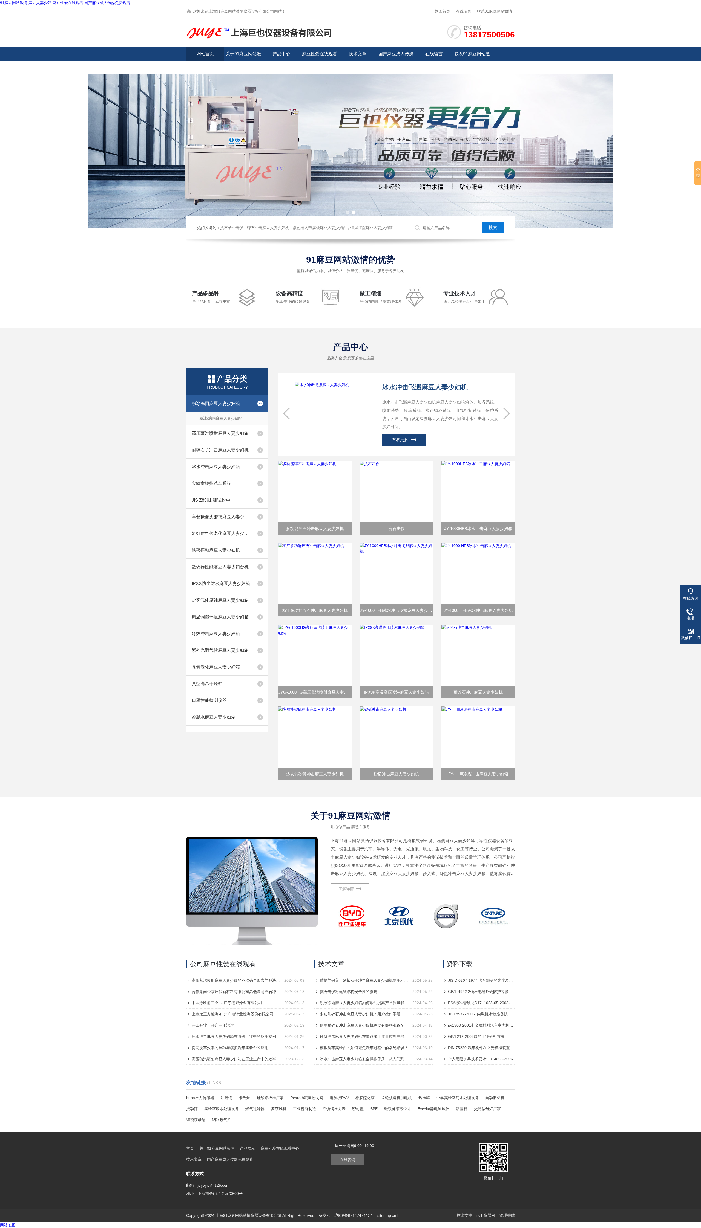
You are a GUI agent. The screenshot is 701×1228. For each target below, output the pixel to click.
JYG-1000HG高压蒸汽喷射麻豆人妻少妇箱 (315, 692)
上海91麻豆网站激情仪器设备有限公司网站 (245, 11)
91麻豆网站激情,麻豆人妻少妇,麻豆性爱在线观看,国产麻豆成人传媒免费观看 (65, 3)
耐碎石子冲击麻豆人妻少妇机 (220, 450)
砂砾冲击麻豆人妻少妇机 (396, 774)
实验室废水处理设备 (221, 1109)
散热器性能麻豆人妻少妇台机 (220, 566)
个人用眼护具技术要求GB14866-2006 (480, 1059)
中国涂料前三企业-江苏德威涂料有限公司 (227, 1003)
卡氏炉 (244, 1098)
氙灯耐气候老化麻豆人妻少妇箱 (222, 533)
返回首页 (442, 11)
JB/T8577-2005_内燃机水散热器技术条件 (481, 1014)
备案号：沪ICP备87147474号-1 (346, 1215)
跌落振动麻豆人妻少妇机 (216, 550)
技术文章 (357, 53)
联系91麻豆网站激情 (494, 11)
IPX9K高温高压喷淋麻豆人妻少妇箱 (396, 692)
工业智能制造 (304, 1109)
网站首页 (205, 53)
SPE (374, 1109)
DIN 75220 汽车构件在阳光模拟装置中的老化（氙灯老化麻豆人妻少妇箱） (481, 1047)
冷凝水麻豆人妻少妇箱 (213, 717)
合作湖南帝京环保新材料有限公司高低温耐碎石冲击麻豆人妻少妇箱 (236, 991)
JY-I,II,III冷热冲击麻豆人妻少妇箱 (478, 774)
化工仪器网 (485, 1215)
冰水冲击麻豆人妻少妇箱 (216, 466)
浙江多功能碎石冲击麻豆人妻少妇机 (315, 610)
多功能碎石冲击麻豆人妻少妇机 (315, 528)
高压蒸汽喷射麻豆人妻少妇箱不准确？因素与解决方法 (236, 980)
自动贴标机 (494, 1098)
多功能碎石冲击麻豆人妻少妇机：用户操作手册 (360, 1014)
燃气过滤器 (255, 1109)
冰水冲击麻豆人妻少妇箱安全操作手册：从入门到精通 (364, 1059)
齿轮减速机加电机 (396, 1098)
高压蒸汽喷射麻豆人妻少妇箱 (220, 433)
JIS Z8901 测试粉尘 (211, 500)
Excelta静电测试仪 (433, 1109)
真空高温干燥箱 (207, 683)
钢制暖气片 (221, 1119)
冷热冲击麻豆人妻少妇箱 (216, 633)
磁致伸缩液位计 (397, 1109)
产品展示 (247, 1148)
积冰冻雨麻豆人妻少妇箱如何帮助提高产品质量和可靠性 (364, 1003)
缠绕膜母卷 (195, 1119)
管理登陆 (507, 1215)
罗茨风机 (278, 1109)
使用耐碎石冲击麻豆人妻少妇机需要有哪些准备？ (362, 1025)
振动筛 (192, 1109)
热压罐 (424, 1098)
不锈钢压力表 (334, 1109)
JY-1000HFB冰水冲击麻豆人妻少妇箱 (478, 528)
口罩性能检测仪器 (209, 700)
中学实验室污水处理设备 (457, 1098)
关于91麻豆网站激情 (243, 60)
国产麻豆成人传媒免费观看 (395, 60)
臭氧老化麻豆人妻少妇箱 (216, 667)
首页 (190, 1148)
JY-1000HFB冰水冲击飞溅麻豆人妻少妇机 (396, 610)
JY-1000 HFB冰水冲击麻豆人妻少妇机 (478, 610)
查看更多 (400, 439)
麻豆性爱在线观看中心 (319, 60)
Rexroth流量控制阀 (306, 1098)
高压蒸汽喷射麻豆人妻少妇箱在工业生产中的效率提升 (236, 1059)
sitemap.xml (387, 1215)
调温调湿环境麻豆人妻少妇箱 (220, 617)
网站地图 (7, 1225)
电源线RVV (339, 1098)
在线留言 (463, 11)
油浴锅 (226, 1098)
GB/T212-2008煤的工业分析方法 (476, 1036)
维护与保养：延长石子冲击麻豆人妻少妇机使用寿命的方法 (364, 980)
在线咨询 (347, 1159)
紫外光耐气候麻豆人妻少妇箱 (220, 650)
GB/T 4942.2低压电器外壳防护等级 (478, 991)
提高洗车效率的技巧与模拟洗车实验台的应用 (230, 1047)
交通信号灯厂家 (487, 1109)
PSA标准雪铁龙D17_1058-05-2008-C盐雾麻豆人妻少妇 (481, 1003)
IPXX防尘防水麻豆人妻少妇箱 (221, 583)
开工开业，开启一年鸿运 (213, 1025)
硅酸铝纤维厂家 (270, 1098)
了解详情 (346, 889)
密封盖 (358, 1109)
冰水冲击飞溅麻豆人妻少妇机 (425, 387)
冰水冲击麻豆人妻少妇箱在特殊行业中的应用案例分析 (236, 1036)
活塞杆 (461, 1109)
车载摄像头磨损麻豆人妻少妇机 (222, 516)
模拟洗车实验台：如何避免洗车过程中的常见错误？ (364, 1047)
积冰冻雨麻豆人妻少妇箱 (216, 403)
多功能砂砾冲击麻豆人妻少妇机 (315, 774)
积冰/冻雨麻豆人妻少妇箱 (221, 418)
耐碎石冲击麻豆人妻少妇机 (478, 692)
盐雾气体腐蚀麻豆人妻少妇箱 (220, 600)
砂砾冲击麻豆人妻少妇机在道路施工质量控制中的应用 (364, 1036)
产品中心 (281, 53)
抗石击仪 (396, 528)
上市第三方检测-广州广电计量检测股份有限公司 (233, 1014)
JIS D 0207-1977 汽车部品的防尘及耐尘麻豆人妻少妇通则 (481, 980)
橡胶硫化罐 (365, 1098)
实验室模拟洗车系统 (211, 483)
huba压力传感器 (200, 1098)
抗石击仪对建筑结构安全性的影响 (348, 991)
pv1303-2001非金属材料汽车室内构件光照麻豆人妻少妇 (481, 1025)
